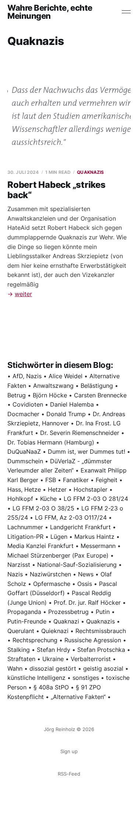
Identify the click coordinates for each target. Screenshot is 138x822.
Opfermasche (51, 583)
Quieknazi (54, 631)
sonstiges (85, 677)
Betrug (16, 395)
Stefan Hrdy (53, 649)
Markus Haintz (94, 536)
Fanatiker (76, 480)
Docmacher (23, 414)
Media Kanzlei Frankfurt (40, 545)
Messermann (98, 545)
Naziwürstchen (50, 574)
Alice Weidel (65, 376)
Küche (48, 498)
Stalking (18, 649)
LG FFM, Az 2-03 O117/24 (71, 517)
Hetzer (57, 489)
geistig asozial (103, 668)
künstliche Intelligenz (36, 677)
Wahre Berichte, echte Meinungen (49, 12)
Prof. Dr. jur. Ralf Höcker (87, 602)
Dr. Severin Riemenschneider (79, 432)
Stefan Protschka (101, 649)
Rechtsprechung (35, 640)
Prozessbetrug (68, 611)
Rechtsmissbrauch (100, 631)
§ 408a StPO (51, 687)
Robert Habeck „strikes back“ (56, 189)
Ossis (84, 583)
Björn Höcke (50, 395)
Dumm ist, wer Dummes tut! (86, 451)
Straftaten (21, 659)
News (85, 574)
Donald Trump (66, 414)
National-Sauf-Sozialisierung (77, 564)
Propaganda (24, 611)
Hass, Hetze (24, 489)
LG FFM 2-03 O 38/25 (43, 508)
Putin (103, 611)
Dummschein (25, 461)
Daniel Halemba (72, 404)
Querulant (20, 631)
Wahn (14, 668)
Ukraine (53, 659)
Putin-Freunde (26, 621)
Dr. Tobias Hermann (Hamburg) (50, 442)
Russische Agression (92, 640)
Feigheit (106, 480)
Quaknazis (90, 172)
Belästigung (97, 385)
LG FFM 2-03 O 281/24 (96, 498)
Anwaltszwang (53, 385)
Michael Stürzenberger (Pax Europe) (58, 555)
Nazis (15, 574)
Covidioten (28, 404)
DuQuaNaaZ (24, 451)
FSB (50, 480)
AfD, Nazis (27, 376)
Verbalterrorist (91, 659)
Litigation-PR (25, 536)
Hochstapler (90, 489)
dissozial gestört (52, 668)
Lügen (58, 536)
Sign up (69, 751)
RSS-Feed (69, 774)
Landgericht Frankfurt (80, 527)
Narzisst (18, 564)
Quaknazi (66, 621)
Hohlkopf (20, 498)
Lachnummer (25, 527)
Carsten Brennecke (100, 395)
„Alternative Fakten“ (78, 696)
